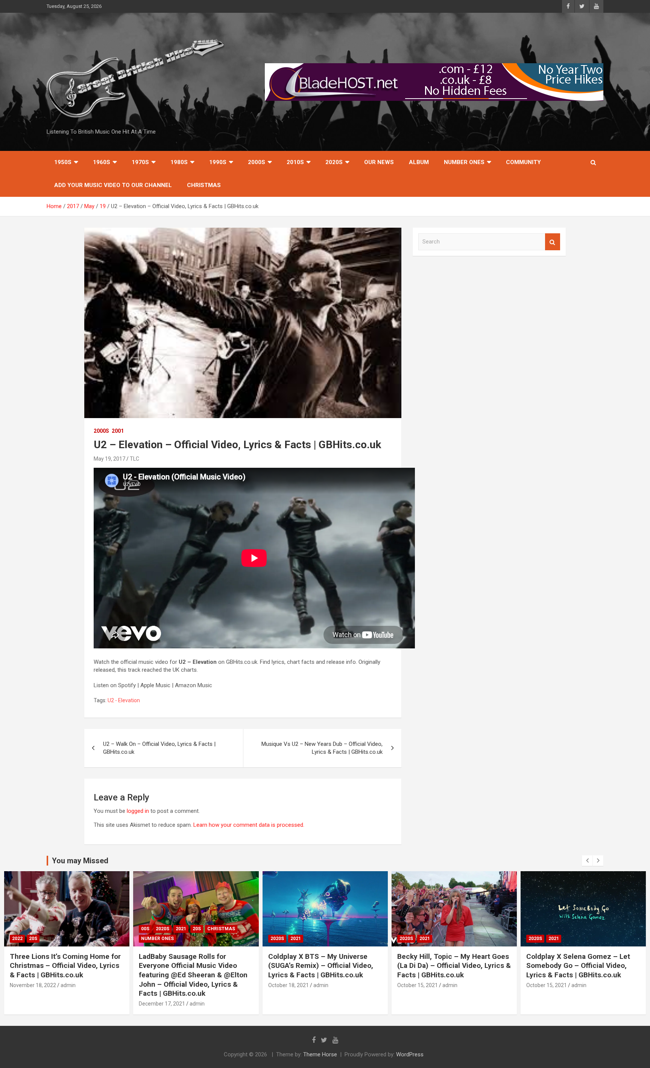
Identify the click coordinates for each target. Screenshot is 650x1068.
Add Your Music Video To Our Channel (113, 185)
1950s (62, 162)
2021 (181, 928)
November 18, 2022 (33, 985)
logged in (138, 811)
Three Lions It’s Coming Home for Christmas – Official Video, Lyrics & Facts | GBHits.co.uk (65, 965)
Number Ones (464, 162)
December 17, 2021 (162, 1004)
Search (552, 241)
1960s (101, 162)
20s (33, 938)
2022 (17, 938)
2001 (118, 431)
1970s (140, 162)
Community (523, 162)
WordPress (410, 1054)
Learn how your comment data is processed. (248, 825)
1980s (179, 162)
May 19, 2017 (109, 459)
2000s (256, 162)
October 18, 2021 (288, 985)
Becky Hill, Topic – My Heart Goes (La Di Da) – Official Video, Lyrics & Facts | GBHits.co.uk (454, 965)
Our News (379, 162)
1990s (217, 162)
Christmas (204, 185)
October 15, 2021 (417, 985)
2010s (295, 162)
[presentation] (587, 860)
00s (145, 928)
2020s (334, 162)
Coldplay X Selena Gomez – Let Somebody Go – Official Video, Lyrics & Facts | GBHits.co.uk (578, 965)
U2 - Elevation (124, 700)
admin (68, 985)
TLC (134, 459)
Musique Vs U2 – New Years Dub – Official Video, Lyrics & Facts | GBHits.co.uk (322, 748)
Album (419, 162)
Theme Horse (320, 1054)
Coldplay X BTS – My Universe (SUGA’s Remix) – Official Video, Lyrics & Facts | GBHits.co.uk (320, 965)
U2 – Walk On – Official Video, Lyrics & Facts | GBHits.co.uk (159, 748)
